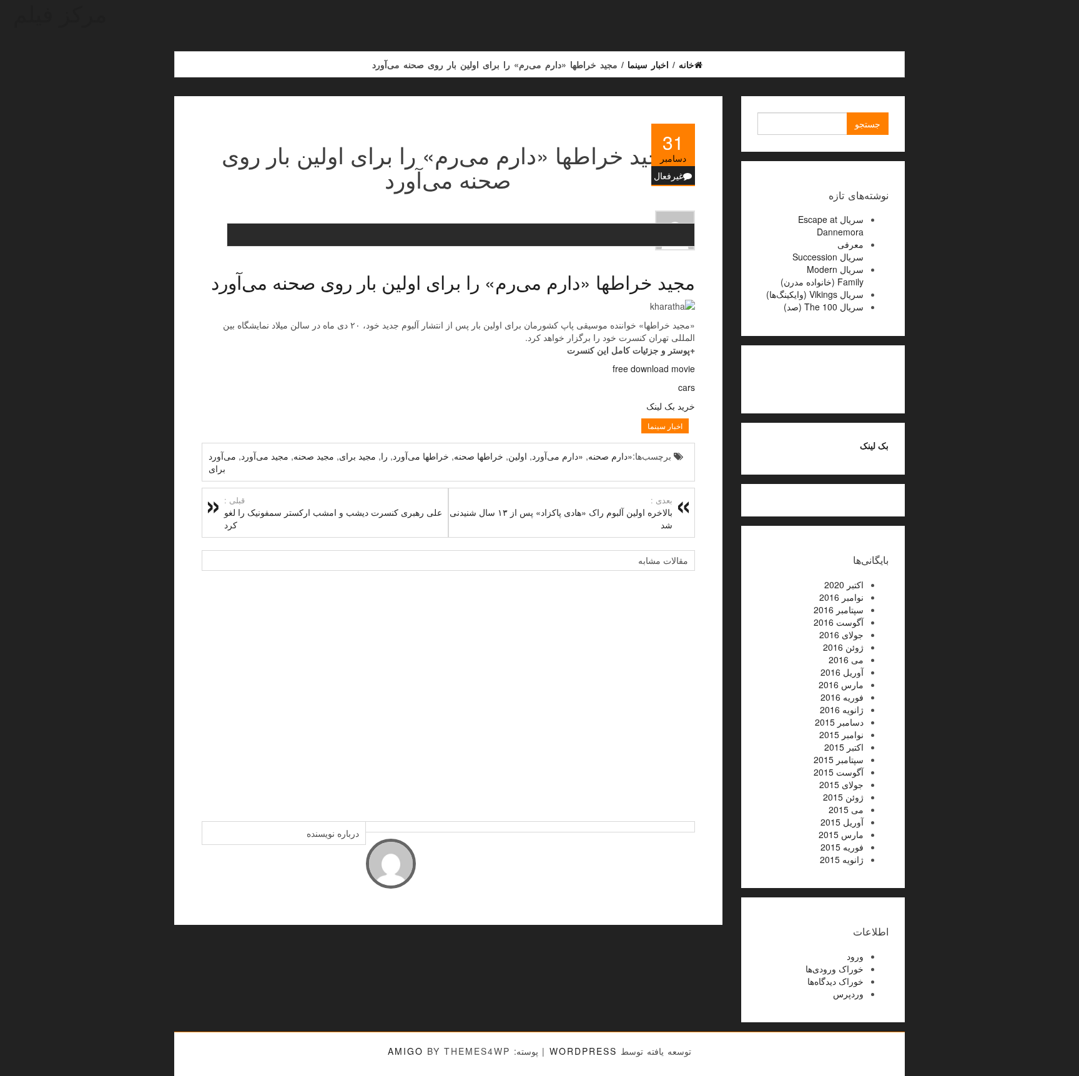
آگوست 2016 (839, 622)
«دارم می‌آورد (557, 456)
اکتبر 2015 (844, 747)
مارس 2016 (841, 684)
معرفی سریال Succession (828, 250)
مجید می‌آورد (264, 456)
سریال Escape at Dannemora (831, 225)
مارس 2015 (841, 834)
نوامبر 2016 (841, 597)
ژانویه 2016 (842, 709)
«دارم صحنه (610, 456)
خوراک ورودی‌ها (835, 968)
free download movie (654, 368)
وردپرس (848, 993)
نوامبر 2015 (841, 734)
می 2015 (846, 809)
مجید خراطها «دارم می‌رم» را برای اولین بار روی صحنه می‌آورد (453, 282)
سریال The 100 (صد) (824, 306)
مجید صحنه (313, 456)
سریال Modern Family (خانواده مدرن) (822, 275)
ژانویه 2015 (842, 859)
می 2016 (846, 659)
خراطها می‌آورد (421, 456)
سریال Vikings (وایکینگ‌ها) (815, 294)
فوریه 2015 (842, 847)
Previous (214, 689)
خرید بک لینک (670, 406)
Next (682, 689)
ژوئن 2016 (843, 647)
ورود (855, 956)
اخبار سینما (665, 425)
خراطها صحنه (478, 456)
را (384, 456)
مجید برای (357, 456)
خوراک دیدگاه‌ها (835, 981)
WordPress (583, 1051)
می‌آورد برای (222, 462)
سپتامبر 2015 (839, 759)
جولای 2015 (841, 784)
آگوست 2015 (839, 772)
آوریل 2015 (842, 822)
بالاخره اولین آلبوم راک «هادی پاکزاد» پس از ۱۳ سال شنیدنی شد (561, 513)
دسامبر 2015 (839, 722)
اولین (517, 456)
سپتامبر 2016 (839, 609)
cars (686, 387)
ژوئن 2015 (843, 797)
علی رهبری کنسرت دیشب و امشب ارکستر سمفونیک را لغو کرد (333, 513)
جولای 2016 (841, 634)
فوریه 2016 (842, 697)
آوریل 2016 (842, 672)
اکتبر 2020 (844, 584)
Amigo (405, 1051)
